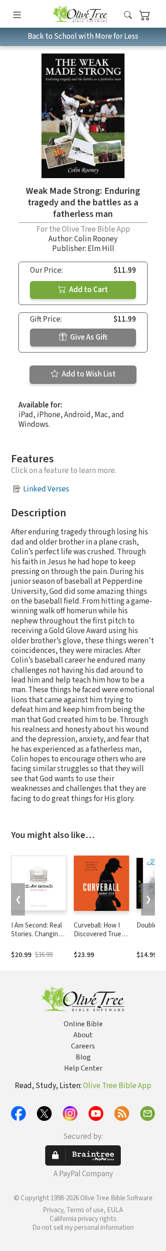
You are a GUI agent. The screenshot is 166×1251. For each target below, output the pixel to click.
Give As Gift (88, 337)
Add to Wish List (88, 374)
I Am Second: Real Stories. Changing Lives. (36, 934)
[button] (128, 15)
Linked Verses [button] (46, 489)
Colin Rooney (96, 239)
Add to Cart (88, 289)
